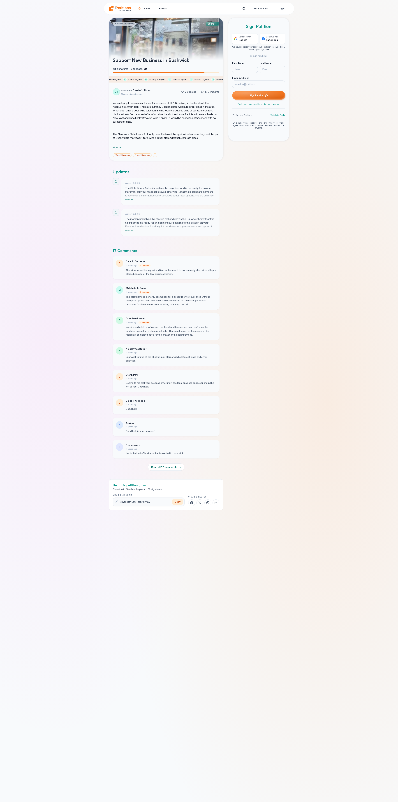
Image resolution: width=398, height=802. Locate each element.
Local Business (142, 155)
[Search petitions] (244, 8)
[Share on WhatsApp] (207, 502)
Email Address (240, 78)
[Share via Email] (216, 502)
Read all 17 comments (166, 467)
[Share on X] (199, 502)
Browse (163, 8)
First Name (238, 63)
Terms (261, 123)
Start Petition (261, 8)
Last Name (266, 63)
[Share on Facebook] (191, 502)
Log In (282, 8)
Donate (146, 8)
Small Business (122, 155)
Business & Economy (124, 24)
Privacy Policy (274, 123)
